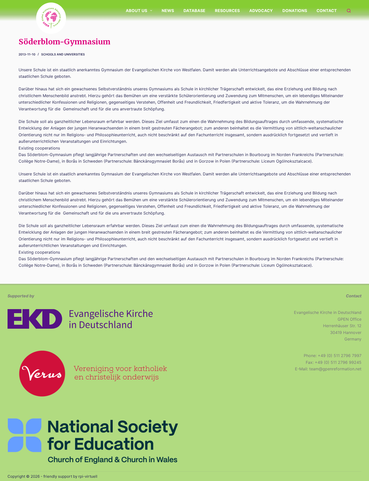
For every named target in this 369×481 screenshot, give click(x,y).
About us (136, 10)
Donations (294, 10)
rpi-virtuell (87, 476)
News (168, 10)
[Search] (349, 11)
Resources (227, 10)
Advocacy (261, 10)
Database (194, 10)
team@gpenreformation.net (335, 368)
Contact (327, 10)
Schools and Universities (63, 54)
